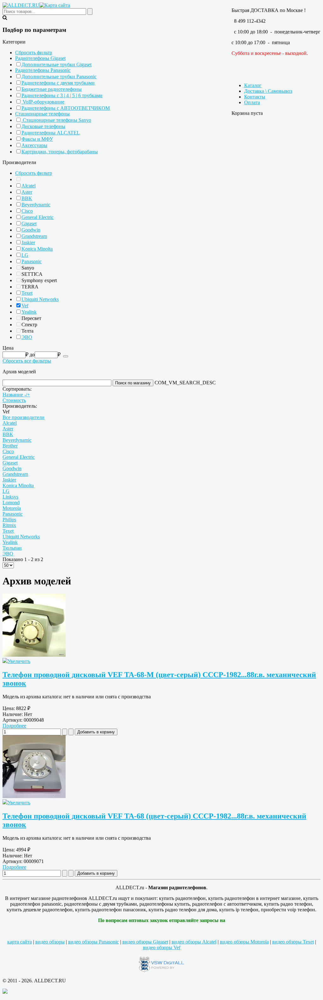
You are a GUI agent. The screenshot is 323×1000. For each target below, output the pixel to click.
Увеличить (19, 661)
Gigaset (29, 223)
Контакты (254, 96)
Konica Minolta (37, 248)
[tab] (161, 42)
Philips (9, 519)
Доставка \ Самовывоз (268, 91)
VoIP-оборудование (42, 101)
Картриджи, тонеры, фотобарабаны (59, 151)
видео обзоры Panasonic (93, 941)
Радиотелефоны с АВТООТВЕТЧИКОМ (65, 108)
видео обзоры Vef (161, 947)
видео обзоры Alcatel (194, 941)
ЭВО (26, 337)
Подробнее (14, 725)
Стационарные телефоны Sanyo (56, 120)
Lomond (11, 502)
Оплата (252, 102)
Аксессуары (34, 145)
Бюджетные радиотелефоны (51, 89)
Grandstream (34, 236)
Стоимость (14, 400)
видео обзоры (50, 941)
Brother (10, 445)
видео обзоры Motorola (244, 941)
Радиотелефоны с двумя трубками (58, 83)
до (32, 354)
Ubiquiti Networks (40, 299)
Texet (26, 293)
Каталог (252, 85)
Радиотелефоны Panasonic (43, 70)
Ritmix (9, 525)
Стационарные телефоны (42, 113)
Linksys (10, 497)
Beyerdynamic (35, 204)
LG (24, 255)
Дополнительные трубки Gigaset (56, 64)
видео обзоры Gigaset (145, 941)
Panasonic (31, 261)
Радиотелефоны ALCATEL (50, 132)
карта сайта (19, 941)
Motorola (12, 508)
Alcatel (28, 185)
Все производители (23, 417)
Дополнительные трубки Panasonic (59, 76)
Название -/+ (16, 394)
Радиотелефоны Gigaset (40, 58)
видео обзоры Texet (293, 941)
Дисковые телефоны (43, 126)
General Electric (37, 217)
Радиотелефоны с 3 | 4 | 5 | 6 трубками (62, 95)
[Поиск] (65, 356)
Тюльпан (12, 548)
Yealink (29, 312)
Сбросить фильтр (33, 52)
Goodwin (30, 230)
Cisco (27, 211)
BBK (26, 198)
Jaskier (28, 242)
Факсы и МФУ (37, 139)
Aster (26, 192)
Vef (24, 305)
